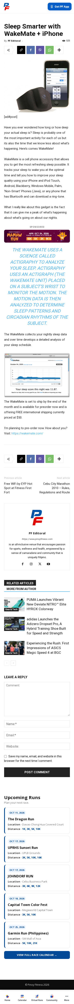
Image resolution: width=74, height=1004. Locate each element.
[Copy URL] (21, 50)
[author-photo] (37, 527)
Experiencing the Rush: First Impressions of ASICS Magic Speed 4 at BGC (48, 648)
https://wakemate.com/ (27, 433)
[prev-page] (6, 663)
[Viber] (40, 50)
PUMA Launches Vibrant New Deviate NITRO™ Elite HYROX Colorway (46, 604)
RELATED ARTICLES (20, 583)
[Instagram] (32, 564)
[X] (41, 564)
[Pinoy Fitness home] (6, 6)
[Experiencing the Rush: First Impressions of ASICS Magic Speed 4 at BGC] (14, 648)
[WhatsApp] (49, 50)
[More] (59, 50)
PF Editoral (14, 40)
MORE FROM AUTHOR (21, 589)
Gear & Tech (11, 609)
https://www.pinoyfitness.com (37, 539)
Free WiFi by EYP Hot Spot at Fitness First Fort (18, 488)
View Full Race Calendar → (37, 955)
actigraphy (23, 262)
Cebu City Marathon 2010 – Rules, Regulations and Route (54, 488)
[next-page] (13, 663)
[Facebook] (31, 50)
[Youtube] (50, 564)
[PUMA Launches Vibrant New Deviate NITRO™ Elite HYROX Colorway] (14, 604)
